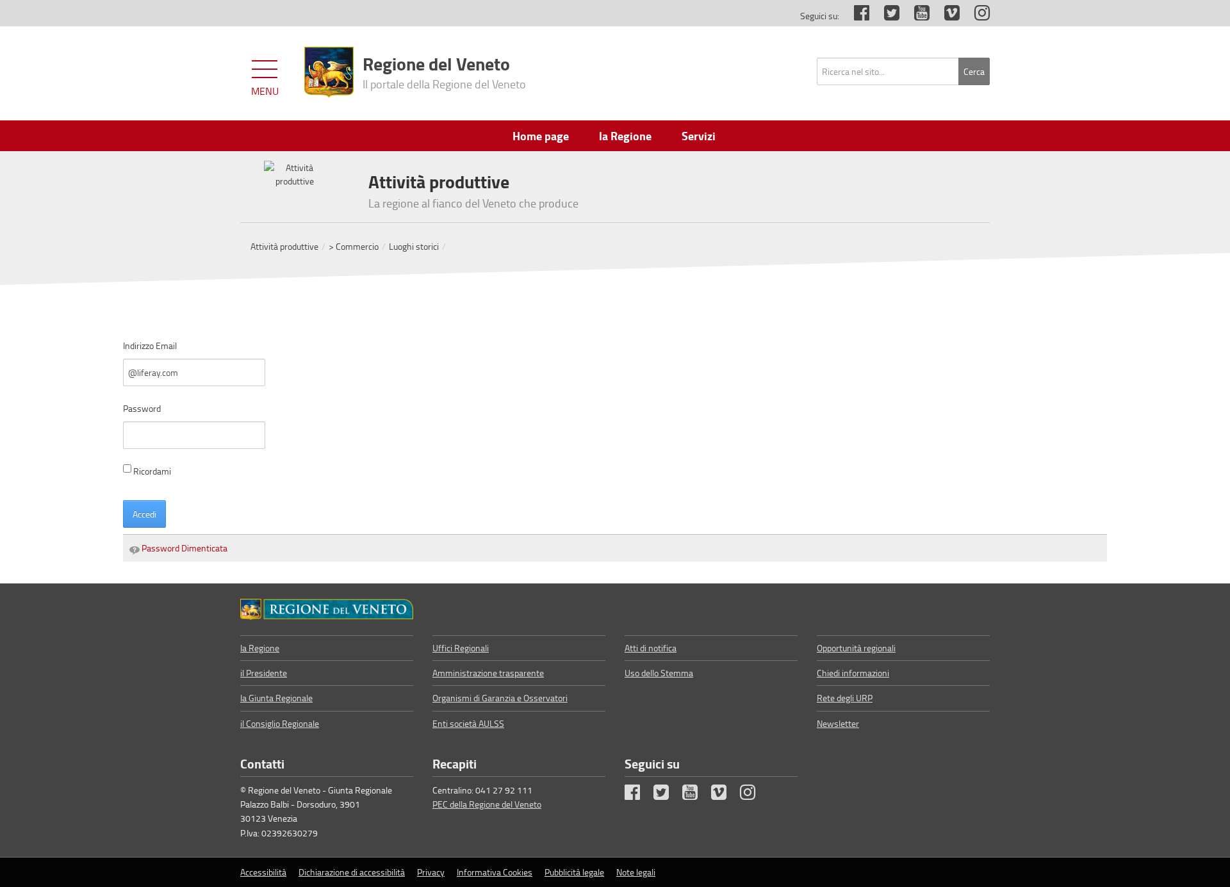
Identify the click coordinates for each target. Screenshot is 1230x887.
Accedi (144, 514)
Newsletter (838, 723)
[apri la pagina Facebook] (855, 16)
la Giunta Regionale (276, 698)
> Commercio (354, 246)
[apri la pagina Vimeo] (945, 16)
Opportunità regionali (856, 648)
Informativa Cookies (494, 872)
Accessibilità (263, 872)
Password (142, 408)
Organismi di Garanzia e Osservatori (500, 698)
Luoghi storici (414, 246)
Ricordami (152, 471)
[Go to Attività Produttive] (326, 609)
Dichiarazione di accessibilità (352, 872)
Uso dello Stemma (659, 673)
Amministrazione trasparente (488, 673)
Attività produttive (284, 246)
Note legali (635, 872)
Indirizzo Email (150, 345)
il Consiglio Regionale (279, 723)
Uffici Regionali (460, 648)
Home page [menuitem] (540, 135)
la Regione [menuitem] (625, 135)
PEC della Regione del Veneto (486, 804)
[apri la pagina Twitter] (885, 16)
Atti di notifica (650, 648)
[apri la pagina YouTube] (915, 16)
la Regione (259, 648)
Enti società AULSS (468, 723)
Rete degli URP (845, 698)
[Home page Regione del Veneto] (329, 72)
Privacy (431, 872)
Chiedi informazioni (853, 673)
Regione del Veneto (444, 71)
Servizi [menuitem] (699, 135)
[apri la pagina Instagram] (976, 16)
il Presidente (263, 673)
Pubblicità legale (574, 872)
